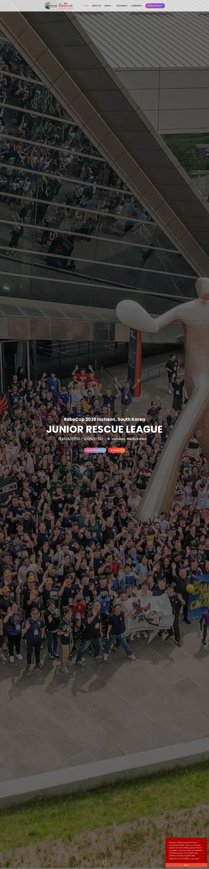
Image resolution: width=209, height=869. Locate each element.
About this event (94, 450)
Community (136, 5)
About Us (96, 5)
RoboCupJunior (155, 6)
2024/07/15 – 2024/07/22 (80, 439)
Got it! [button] (186, 865)
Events (108, 5)
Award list (118, 450)
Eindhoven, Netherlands (128, 439)
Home (85, 5)
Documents (121, 5)
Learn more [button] (194, 859)
